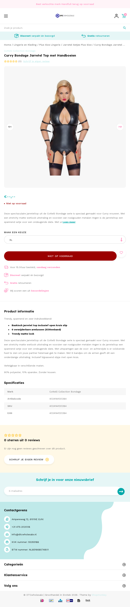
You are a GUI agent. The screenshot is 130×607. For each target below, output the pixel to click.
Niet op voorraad (60, 256)
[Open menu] (6, 16)
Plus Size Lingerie (49, 44)
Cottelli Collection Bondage (20, 50)
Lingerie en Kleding (25, 44)
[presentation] (10, 127)
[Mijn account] (116, 16)
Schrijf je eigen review (36, 61)
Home (7, 44)
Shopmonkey (99, 594)
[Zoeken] (122, 28)
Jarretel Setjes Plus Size (77, 44)
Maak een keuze (15, 232)
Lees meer (69, 222)
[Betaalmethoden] (42, 601)
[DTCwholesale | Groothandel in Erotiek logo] (65, 19)
